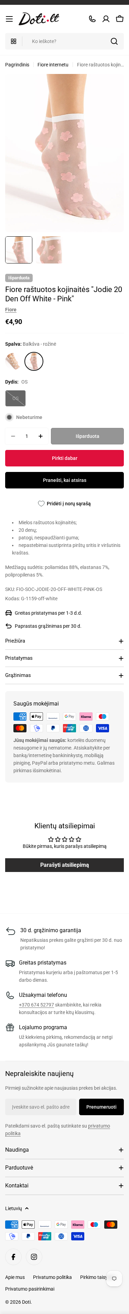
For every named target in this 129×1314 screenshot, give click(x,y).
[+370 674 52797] (92, 19)
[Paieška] (114, 41)
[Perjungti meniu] (9, 19)
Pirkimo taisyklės (98, 1277)
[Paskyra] (106, 19)
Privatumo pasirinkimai (29, 1289)
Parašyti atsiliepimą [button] (64, 865)
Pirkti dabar (64, 458)
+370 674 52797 (36, 1005)
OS (19, 401)
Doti (26, 1302)
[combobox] (64, 41)
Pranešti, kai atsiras (64, 480)
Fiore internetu (52, 64)
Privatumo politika (52, 1277)
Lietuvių (13, 1208)
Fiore (11, 309)
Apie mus (15, 1277)
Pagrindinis (17, 64)
